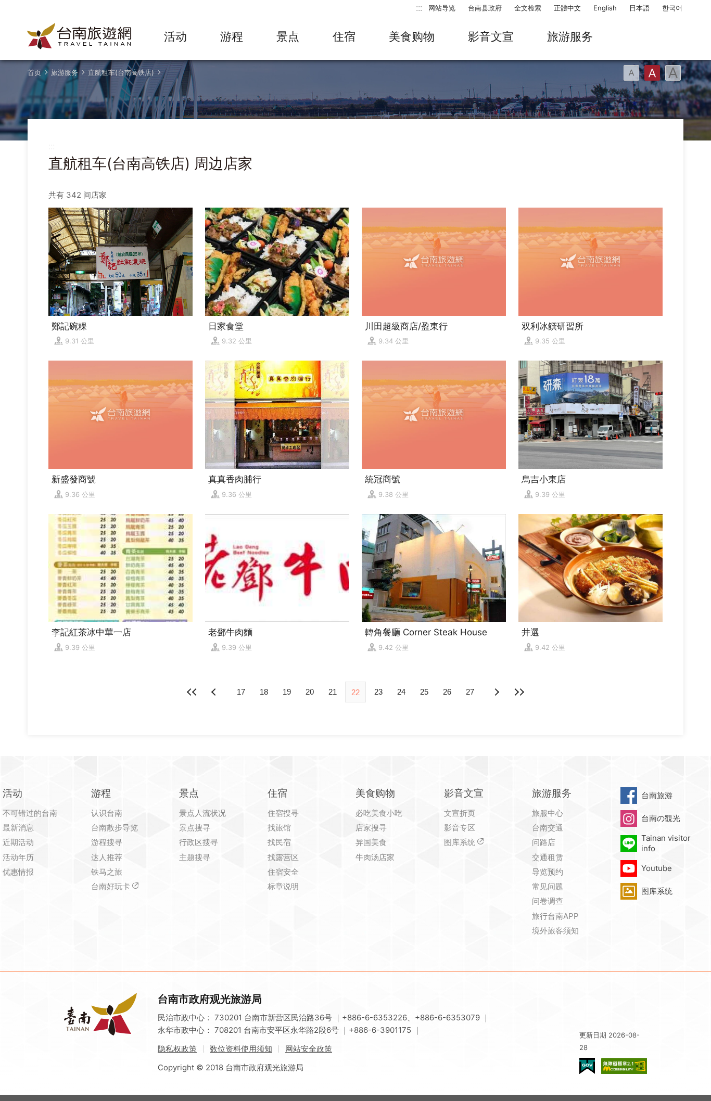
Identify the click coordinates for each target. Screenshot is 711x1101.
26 (447, 691)
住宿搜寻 (283, 813)
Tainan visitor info (666, 843)
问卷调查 (547, 901)
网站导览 (441, 8)
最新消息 (18, 828)
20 (310, 691)
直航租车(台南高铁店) (121, 72)
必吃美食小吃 (378, 813)
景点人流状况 (202, 813)
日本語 (639, 8)
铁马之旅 (106, 872)
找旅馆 (279, 828)
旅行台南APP (555, 916)
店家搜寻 (371, 828)
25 (424, 691)
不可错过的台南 (30, 813)
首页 (34, 72)
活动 (175, 36)
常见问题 (547, 886)
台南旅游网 (79, 37)
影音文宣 (491, 36)
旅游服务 (570, 36)
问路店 (543, 842)
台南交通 (547, 828)
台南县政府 (485, 8)
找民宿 (279, 842)
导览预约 (547, 872)
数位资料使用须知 (241, 1049)
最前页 (192, 692)
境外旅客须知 (555, 931)
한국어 (672, 8)
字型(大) (673, 73)
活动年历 (18, 857)
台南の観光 (660, 818)
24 (401, 691)
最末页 (519, 692)
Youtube (656, 868)
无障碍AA (624, 1066)
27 (470, 691)
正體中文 (567, 8)
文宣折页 (459, 813)
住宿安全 (283, 872)
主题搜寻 (194, 857)
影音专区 (459, 828)
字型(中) (652, 73)
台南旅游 (656, 795)
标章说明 (283, 886)
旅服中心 (547, 813)
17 (241, 691)
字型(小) (631, 73)
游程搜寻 (106, 842)
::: (419, 8)
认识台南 (106, 813)
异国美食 (371, 842)
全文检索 (527, 8)
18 (264, 691)
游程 (231, 36)
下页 (215, 692)
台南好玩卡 (110, 886)
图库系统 (459, 842)
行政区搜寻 (198, 842)
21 (332, 691)
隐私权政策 (177, 1049)
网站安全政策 (308, 1049)
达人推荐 (106, 857)
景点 (287, 36)
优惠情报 (18, 872)
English (605, 8)
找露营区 (283, 857)
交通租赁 (547, 857)
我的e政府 (587, 1066)
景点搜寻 (194, 828)
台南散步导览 (114, 828)
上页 (496, 692)
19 (287, 691)
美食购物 (412, 36)
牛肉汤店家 (375, 857)
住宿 (344, 36)
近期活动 (18, 842)
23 (378, 691)
